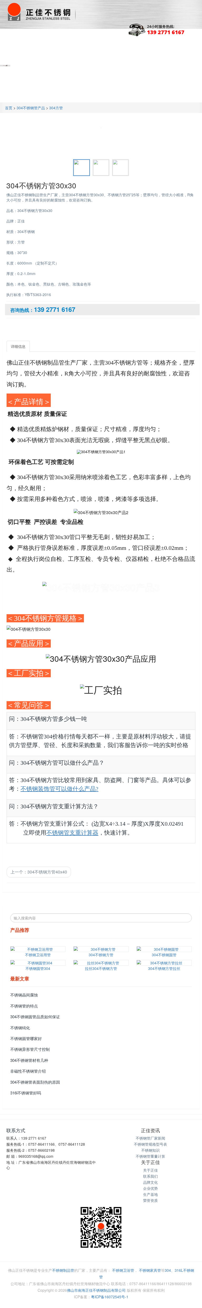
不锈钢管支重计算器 (72, 832)
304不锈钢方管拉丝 (164, 968)
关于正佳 (150, 1170)
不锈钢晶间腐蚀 (24, 994)
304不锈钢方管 (101, 954)
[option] (101, 126)
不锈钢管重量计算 (150, 1156)
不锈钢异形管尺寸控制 (30, 1049)
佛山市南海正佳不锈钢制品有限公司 (96, 1290)
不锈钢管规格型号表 (150, 1144)
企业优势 (150, 1188)
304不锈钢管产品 (31, 107)
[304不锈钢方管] (101, 949)
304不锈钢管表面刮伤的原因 (35, 1082)
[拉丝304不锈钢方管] (101, 963)
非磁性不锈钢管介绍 (28, 1071)
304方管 (56, 107)
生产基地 (150, 1194)
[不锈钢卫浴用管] (37, 949)
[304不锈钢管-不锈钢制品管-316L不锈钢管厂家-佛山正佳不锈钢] (40, 12)
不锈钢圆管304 (38, 968)
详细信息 (18, 346)
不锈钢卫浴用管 (38, 954)
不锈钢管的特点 (24, 1006)
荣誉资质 (150, 1200)
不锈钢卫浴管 (123, 1270)
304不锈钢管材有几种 (29, 1060)
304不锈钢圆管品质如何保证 (35, 1016)
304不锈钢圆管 (164, 954)
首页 (8, 107)
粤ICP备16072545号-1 (109, 1296)
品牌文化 (150, 1182)
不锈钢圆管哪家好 (26, 1038)
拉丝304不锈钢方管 (101, 968)
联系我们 (150, 1176)
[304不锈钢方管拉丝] (164, 963)
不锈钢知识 (150, 1150)
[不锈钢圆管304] (37, 963)
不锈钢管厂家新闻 (150, 1138)
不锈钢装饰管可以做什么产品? (59, 788)
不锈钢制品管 (63, 1270)
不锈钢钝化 (20, 1027)
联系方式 (15, 1130)
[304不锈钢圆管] (164, 949)
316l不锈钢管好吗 (25, 1092)
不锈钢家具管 (150, 1270)
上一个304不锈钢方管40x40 (39, 872)
